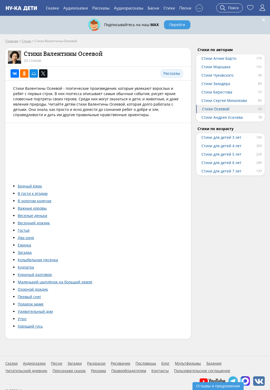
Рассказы (101, 8)
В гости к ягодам (32, 193)
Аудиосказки (75, 8)
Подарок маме (31, 304)
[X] (43, 73)
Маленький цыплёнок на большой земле (55, 281)
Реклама (98, 371)
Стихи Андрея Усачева (222, 117)
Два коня (26, 237)
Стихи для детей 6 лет (221, 162)
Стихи (169, 8)
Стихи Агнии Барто (218, 58)
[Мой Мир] (34, 73)
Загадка (25, 252)
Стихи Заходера (215, 83)
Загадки (75, 363)
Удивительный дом (35, 311)
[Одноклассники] (24, 73)
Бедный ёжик (30, 186)
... (199, 7)
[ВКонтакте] (15, 73)
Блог (165, 363)
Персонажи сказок (69, 371)
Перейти (177, 24)
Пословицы (146, 363)
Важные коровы (32, 208)
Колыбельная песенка (38, 259)
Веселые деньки (32, 215)
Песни (185, 8)
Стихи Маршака (215, 66)
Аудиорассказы (128, 8)
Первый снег (29, 296)
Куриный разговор (35, 274)
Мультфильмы (188, 363)
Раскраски (96, 363)
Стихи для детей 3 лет (221, 137)
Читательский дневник (26, 371)
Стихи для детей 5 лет (221, 154)
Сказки (52, 8)
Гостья (24, 230)
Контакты (160, 371)
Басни (153, 8)
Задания (213, 363)
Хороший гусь (30, 326)
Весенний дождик (34, 222)
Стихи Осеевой (215, 108)
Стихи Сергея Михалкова (224, 100)
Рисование (120, 363)
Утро (22, 318)
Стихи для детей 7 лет (221, 171)
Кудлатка (26, 267)
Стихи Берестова (216, 92)
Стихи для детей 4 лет (221, 145)
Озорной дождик (33, 289)
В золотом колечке (34, 200)
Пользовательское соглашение (202, 371)
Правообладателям (128, 371)
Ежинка (24, 245)
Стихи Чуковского (217, 75)
